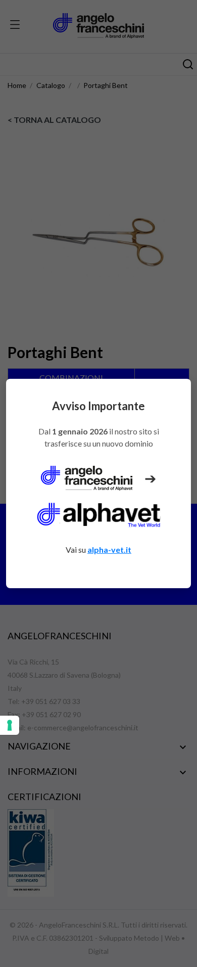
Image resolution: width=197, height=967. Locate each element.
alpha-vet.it (109, 549)
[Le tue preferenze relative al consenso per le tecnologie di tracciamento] (9, 725)
